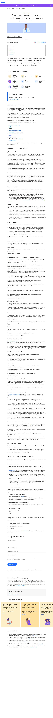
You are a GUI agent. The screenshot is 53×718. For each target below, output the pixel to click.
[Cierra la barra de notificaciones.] (50, 5)
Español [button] (31, 20)
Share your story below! (12, 540)
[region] (27, 614)
